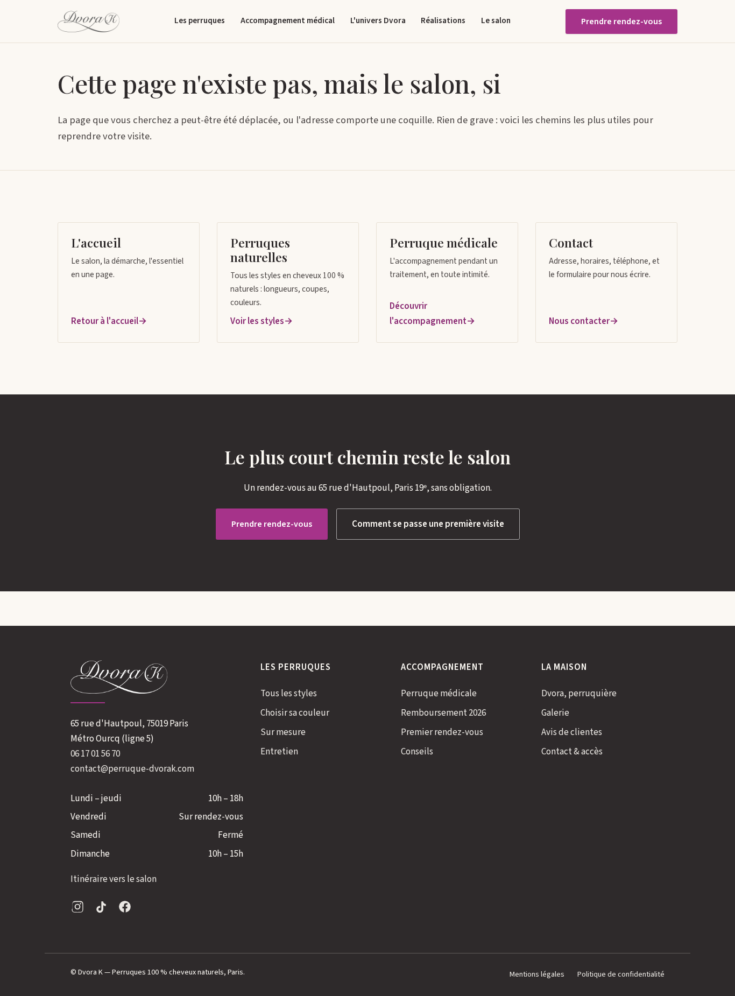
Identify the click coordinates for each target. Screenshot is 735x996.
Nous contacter (579, 321)
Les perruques (199, 20)
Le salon (496, 20)
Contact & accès (572, 751)
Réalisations (443, 20)
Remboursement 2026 (443, 713)
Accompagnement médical (288, 20)
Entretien (279, 751)
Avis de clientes (571, 732)
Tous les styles (288, 693)
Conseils (417, 751)
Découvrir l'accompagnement (428, 314)
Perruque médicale (439, 693)
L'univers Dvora (378, 20)
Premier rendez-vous (442, 732)
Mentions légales (537, 974)
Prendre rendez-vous (621, 21)
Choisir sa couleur (294, 713)
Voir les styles (257, 321)
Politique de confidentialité (621, 974)
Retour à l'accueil (104, 321)
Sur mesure (283, 732)
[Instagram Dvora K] (77, 909)
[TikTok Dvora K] (101, 909)
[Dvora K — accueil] (88, 21)
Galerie (555, 713)
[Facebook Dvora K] (125, 909)
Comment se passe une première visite (428, 524)
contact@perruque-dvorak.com (132, 768)
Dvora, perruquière (579, 693)
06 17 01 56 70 (95, 753)
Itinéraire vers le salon (113, 879)
